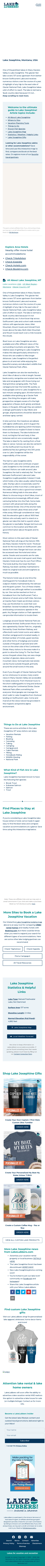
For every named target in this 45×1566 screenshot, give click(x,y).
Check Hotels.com (15, 265)
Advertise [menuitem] (35, 1540)
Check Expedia (13, 262)
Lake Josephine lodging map (29, 922)
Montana (7, 287)
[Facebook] (13, 1537)
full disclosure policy (29, 1528)
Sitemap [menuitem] (22, 1546)
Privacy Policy (21, 1446)
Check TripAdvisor (15, 258)
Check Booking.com (16, 269)
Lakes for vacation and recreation (22, 1553)
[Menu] (39, 5)
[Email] (31, 1537)
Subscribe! (24, 1441)
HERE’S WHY (28, 1267)
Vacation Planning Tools (18, 123)
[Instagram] (19, 1537)
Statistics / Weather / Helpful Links (23, 135)
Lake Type (12, 999)
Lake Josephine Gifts (17, 137)
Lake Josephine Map (17, 132)
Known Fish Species (16, 129)
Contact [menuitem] (25, 1540)
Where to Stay (14, 120)
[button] (12, 1292)
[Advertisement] (22, 33)
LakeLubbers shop (19, 1317)
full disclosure (13, 232)
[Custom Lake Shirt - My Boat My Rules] (23, 1150)
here (33, 904)
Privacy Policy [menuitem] (8, 1543)
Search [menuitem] (9, 1540)
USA (19, 284)
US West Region (30, 284)
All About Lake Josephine (19, 117)
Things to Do (13, 126)
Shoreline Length (16, 1013)
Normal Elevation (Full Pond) (21, 1018)
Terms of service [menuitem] (23, 1543)
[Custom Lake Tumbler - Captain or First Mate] (23, 1097)
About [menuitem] (17, 1540)
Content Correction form (23, 1054)
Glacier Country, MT (21, 287)
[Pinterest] (25, 1537)
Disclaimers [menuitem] (37, 1543)
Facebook (27, 1279)
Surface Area (14, 1008)
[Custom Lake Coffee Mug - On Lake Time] (23, 1203)
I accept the (17, 1446)
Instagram (14, 1281)
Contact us (27, 1401)
